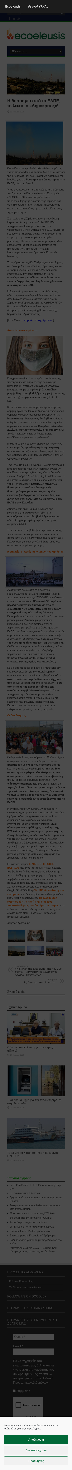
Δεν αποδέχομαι (36, 1450)
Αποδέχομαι (36, 1439)
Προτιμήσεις (36, 1460)
